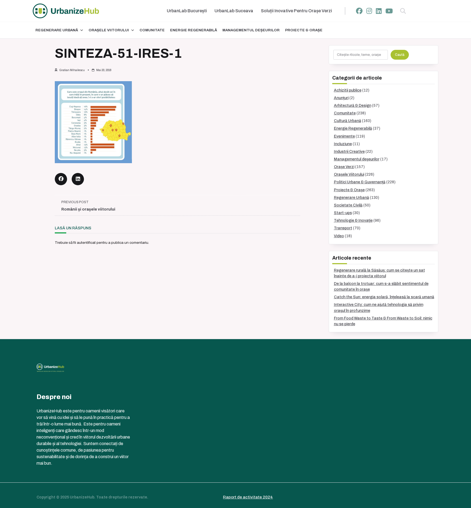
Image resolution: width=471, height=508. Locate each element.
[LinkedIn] (379, 11)
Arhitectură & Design (352, 106)
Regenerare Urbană (56, 30)
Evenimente (344, 136)
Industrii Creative (349, 152)
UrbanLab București (187, 10)
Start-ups (343, 213)
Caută (399, 55)
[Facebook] (359, 11)
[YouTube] (389, 11)
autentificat (86, 243)
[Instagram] (369, 11)
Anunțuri (341, 98)
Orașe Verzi (344, 167)
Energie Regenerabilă (193, 30)
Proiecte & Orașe (303, 30)
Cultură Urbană (347, 121)
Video (339, 236)
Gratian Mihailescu (72, 70)
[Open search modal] (403, 10)
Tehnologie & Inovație (353, 220)
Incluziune (343, 144)
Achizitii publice (347, 90)
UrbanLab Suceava (234, 10)
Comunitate (152, 30)
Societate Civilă (348, 205)
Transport (343, 228)
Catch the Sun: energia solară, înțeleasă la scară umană (384, 297)
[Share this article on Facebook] (61, 179)
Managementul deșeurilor (251, 30)
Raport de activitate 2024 (248, 497)
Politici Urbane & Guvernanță (359, 182)
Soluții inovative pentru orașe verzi (296, 10)
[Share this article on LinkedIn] (78, 179)
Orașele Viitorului (109, 30)
